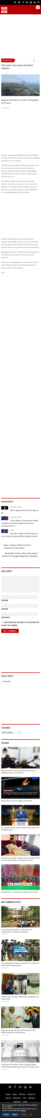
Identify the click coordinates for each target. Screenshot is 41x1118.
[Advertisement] (20, 35)
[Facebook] (23, 2)
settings (23, 1111)
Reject (15, 1114)
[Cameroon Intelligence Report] (4, 12)
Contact (17, 1101)
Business (17, 1097)
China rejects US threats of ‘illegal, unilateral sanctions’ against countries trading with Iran (20, 523)
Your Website (5, 617)
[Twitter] (19, 2)
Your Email (4, 609)
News (12, 530)
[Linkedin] (34, 2)
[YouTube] (30, 2)
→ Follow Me (5, 681)
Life (24, 1097)
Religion (31, 1097)
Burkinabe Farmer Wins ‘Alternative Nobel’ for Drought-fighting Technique (21, 554)
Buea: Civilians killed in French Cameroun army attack (16, 546)
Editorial (31, 1094)
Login (25, 1101)
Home (8, 1094)
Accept (6, 1114)
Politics (22, 1094)
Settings (24, 1114)
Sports (8, 1097)
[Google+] (26, 2)
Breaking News (16, 507)
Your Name (4, 600)
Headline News (16, 517)
